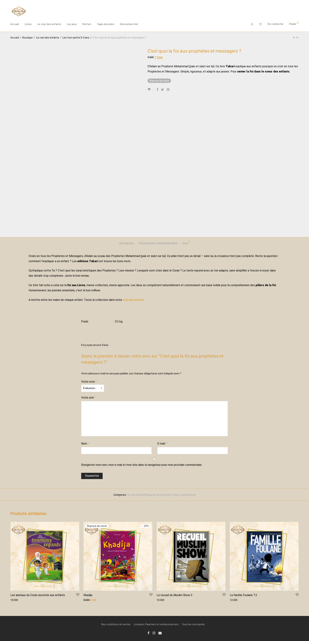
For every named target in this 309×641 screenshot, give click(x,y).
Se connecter (275, 24)
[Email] (160, 632)
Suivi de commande (193, 624)
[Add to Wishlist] (151, 89)
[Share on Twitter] (162, 89)
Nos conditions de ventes (116, 624)
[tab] (126, 243)
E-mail (162, 443)
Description (126, 243)
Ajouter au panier (18, 599)
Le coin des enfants (49, 24)
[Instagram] (154, 632)
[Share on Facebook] (157, 89)
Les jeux (72, 24)
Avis (186, 243)
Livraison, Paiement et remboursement (156, 624)
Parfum (86, 24)
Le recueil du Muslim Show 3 (174, 595)
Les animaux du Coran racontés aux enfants (37, 595)
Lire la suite (88, 599)
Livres (28, 24)
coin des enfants (133, 300)
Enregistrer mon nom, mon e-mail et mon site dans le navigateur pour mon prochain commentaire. (141, 465)
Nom (85, 443)
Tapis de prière (105, 24)
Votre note (89, 381)
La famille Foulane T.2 (243, 595)
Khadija (88, 595)
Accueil (14, 24)
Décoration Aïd (129, 24)
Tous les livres (187, 494)
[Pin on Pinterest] (168, 89)
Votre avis (88, 397)
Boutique (27, 37)
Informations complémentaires (158, 243)
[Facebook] (148, 632)
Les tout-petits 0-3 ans (76, 37)
